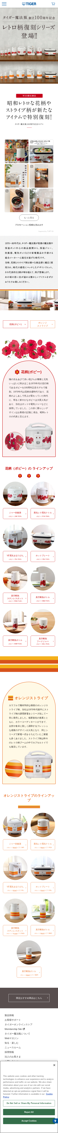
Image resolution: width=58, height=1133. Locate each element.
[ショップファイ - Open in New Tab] (53, 3)
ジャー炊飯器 (15, 514)
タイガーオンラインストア (18, 1024)
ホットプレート (42, 557)
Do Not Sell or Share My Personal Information (29, 1103)
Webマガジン (12, 1038)
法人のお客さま (13, 1056)
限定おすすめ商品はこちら (29, 998)
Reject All (29, 1112)
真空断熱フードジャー (42, 641)
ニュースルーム (13, 1047)
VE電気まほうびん (15, 557)
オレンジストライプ (42, 324)
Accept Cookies (29, 1121)
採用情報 (9, 1052)
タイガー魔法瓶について (17, 1033)
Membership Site (13, 1029)
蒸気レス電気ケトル (43, 514)
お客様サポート (13, 1020)
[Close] (54, 1065)
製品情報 (9, 1015)
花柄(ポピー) (15, 324)
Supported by (42, 231)
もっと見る (29, 218)
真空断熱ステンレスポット (15, 598)
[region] (29, 1097)
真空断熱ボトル (42, 599)
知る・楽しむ (12, 1043)
